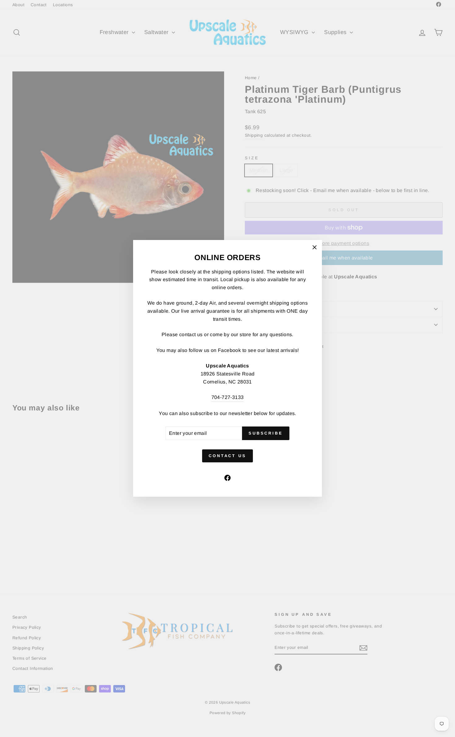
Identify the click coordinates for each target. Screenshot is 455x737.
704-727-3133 (227, 397)
